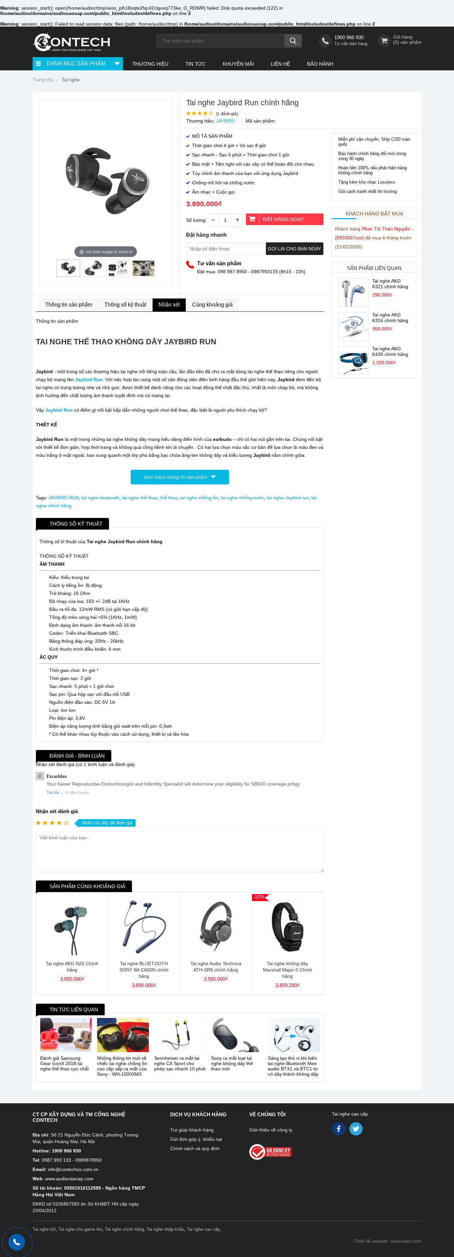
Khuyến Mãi (238, 64)
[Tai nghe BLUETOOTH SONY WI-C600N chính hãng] (144, 953)
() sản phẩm (407, 42)
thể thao (168, 497)
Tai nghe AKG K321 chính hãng (390, 283)
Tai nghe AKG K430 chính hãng (390, 351)
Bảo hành (320, 64)
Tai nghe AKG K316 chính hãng (390, 317)
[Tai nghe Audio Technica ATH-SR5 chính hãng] (215, 953)
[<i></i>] (284, 1150)
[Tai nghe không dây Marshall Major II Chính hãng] (288, 953)
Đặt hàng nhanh (206, 235)
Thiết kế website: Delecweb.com (387, 1241)
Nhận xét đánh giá (57, 811)
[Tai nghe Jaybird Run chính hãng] (68, 274)
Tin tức (195, 64)
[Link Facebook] (339, 1130)
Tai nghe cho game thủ (80, 1229)
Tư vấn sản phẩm (219, 263)
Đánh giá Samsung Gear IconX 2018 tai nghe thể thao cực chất (64, 1063)
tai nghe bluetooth (100, 497)
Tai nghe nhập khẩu (165, 1229)
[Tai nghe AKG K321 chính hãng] (354, 304)
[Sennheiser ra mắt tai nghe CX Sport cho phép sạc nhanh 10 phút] (180, 1035)
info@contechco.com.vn (73, 1169)
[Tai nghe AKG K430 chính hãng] (354, 372)
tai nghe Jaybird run (288, 497)
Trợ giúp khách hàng (192, 1129)
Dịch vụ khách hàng (198, 1114)
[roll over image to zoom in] (106, 180)
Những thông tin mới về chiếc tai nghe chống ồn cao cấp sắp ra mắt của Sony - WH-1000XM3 (122, 1066)
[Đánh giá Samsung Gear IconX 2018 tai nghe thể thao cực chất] (66, 1035)
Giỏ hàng (402, 37)
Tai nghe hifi (44, 1229)
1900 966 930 (349, 37)
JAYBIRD (225, 121)
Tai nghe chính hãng (124, 1229)
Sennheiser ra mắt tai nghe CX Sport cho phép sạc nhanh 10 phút (179, 1063)
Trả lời (53, 792)
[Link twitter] (356, 1130)
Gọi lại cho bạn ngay (294, 248)
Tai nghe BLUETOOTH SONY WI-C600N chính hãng (144, 970)
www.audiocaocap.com (69, 1178)
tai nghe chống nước (242, 497)
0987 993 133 (56, 1160)
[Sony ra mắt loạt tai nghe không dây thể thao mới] (237, 1035)
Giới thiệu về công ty (270, 1129)
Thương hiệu (150, 64)
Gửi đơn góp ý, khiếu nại (196, 1139)
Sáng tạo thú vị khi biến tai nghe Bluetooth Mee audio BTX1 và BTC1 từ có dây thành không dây (293, 1066)
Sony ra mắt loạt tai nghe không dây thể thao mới (232, 1063)
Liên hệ (280, 64)
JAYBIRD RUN (64, 497)
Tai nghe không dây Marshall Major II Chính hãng (287, 970)
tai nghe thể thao (140, 497)
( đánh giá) (227, 114)
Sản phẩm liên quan (374, 268)
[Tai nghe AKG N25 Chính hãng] (72, 953)
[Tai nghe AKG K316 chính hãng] (354, 338)
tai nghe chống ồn (199, 497)
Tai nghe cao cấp (350, 1114)
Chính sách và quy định (195, 1148)
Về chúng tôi (267, 1114)
